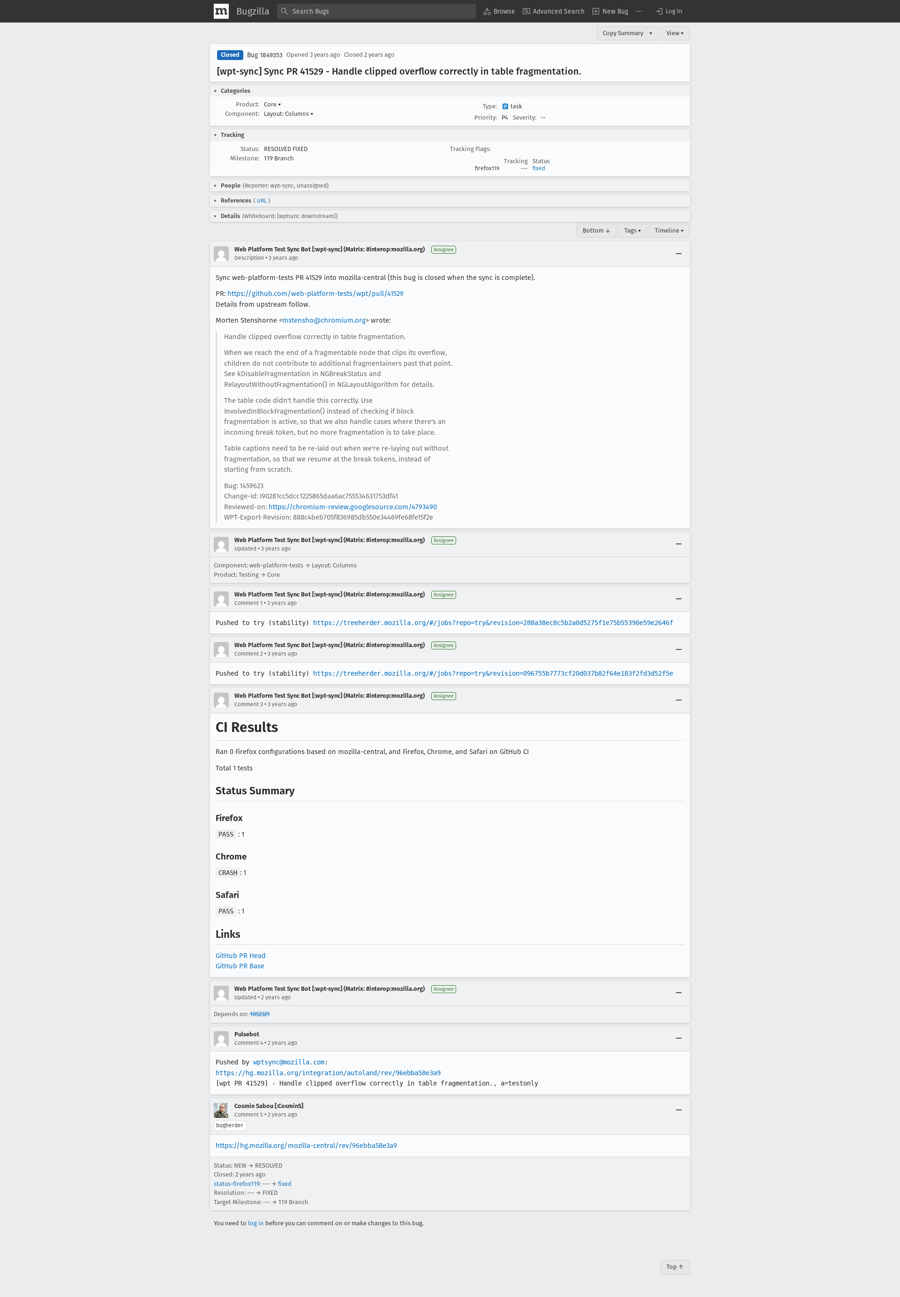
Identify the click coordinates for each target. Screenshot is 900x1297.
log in (256, 1223)
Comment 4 (248, 1043)
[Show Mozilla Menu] (221, 11)
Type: (490, 106)
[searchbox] (376, 11)
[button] (668, 11)
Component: (242, 113)
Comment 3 (248, 704)
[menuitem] (499, 11)
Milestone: (244, 158)
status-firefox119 (237, 1183)
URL (262, 200)
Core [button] (272, 104)
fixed (538, 168)
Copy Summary (623, 33)
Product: (247, 104)
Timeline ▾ (669, 230)
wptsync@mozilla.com (288, 1062)
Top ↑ (675, 1266)
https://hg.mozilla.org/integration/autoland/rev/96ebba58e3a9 (328, 1073)
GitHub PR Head (241, 955)
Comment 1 (248, 603)
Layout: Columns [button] (289, 113)
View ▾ (675, 33)
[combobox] (376, 11)
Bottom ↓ (597, 230)
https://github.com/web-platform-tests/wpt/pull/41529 (315, 293)
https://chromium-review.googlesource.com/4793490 (353, 507)
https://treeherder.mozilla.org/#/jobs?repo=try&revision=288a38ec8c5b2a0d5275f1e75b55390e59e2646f (493, 622)
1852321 (260, 1014)
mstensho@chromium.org (324, 320)
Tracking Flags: (470, 148)
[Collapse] (678, 253)
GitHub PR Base (240, 966)
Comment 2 (248, 653)
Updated (245, 548)
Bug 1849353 (265, 55)
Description (249, 258)
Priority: (485, 117)
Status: (249, 148)
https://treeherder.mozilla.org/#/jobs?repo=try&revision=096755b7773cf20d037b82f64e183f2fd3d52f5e (493, 673)
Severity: (524, 117)
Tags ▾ (632, 230)
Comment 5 (248, 1114)
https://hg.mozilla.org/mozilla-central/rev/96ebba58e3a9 (306, 1145)
